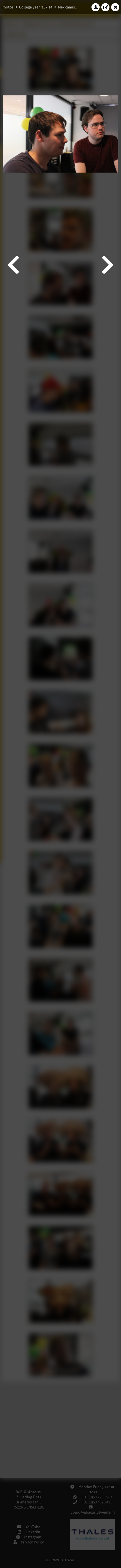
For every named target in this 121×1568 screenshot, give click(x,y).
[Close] (115, 7)
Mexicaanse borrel (73, 7)
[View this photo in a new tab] (105, 7)
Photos (7, 7)
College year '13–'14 (35, 7)
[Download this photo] (95, 7)
